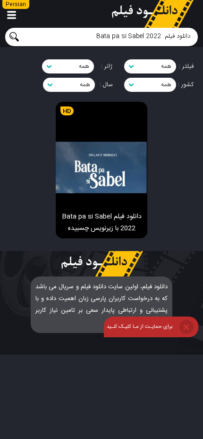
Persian (16, 4)
